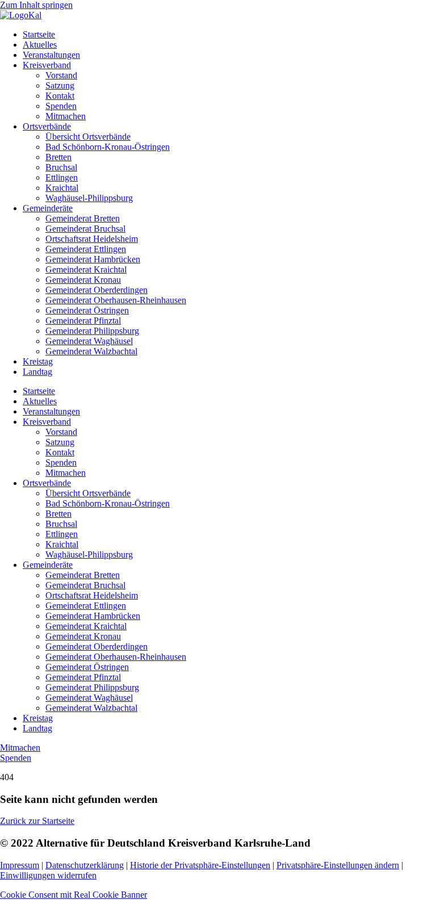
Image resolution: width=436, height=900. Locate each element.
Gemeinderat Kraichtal (86, 269)
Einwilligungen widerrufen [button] (48, 875)
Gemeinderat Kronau (83, 279)
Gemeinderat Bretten (82, 218)
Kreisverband (47, 65)
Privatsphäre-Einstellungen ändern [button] (337, 865)
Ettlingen (61, 177)
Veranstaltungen (51, 55)
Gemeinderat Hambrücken (92, 259)
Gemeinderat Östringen (87, 310)
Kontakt (59, 96)
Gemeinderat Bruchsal (85, 228)
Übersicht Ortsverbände (88, 136)
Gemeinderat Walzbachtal (91, 351)
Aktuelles (40, 44)
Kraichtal (61, 187)
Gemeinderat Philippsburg (92, 331)
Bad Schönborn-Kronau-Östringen (107, 147)
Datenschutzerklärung (84, 865)
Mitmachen (65, 116)
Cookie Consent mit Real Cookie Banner (73, 894)
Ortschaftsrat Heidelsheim (91, 239)
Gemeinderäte (48, 208)
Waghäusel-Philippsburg (89, 198)
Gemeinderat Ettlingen (85, 249)
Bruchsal (61, 167)
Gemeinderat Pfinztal (83, 320)
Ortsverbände (47, 126)
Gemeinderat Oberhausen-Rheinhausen (115, 300)
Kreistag (38, 361)
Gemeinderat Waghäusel (89, 341)
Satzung (59, 85)
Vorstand (61, 75)
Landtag (37, 371)
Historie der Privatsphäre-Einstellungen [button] (200, 865)
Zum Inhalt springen (36, 5)
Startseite (39, 34)
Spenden (61, 106)
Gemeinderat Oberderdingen (96, 290)
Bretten (58, 157)
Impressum (19, 865)
